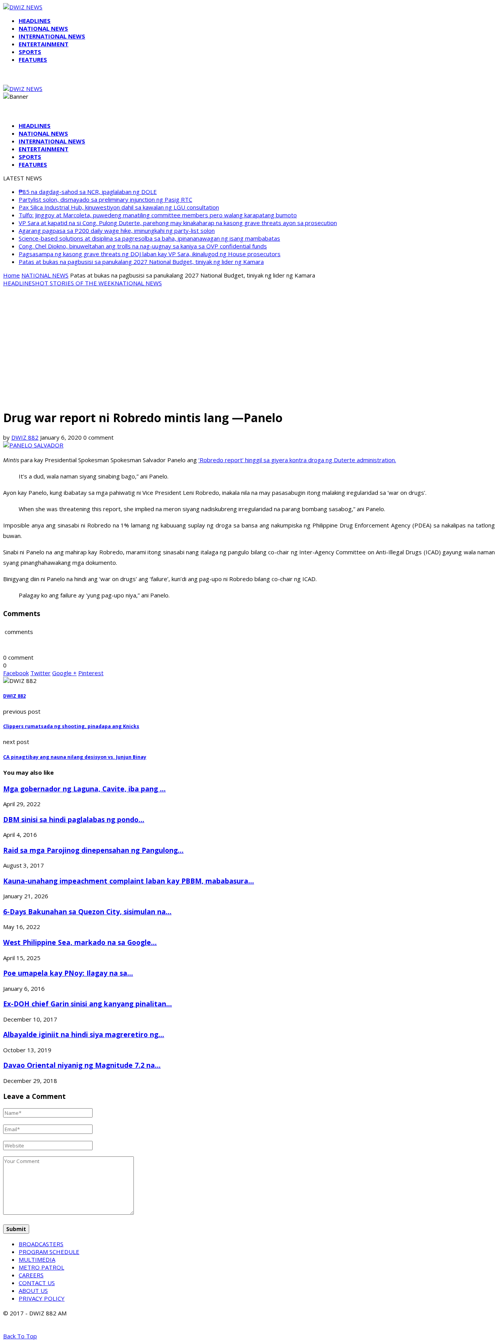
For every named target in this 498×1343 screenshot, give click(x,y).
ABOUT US (33, 1290)
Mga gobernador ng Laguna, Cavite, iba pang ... (84, 788)
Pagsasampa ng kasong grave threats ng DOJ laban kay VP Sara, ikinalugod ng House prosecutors (150, 254)
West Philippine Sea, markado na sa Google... (80, 942)
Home (11, 275)
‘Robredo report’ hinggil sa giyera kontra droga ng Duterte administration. (297, 460)
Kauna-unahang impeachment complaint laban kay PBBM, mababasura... (128, 880)
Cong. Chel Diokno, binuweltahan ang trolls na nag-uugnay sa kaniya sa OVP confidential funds (143, 246)
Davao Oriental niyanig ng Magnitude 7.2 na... (82, 1065)
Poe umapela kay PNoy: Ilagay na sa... (68, 973)
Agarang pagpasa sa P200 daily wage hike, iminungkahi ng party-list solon (117, 230)
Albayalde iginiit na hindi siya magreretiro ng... (83, 1034)
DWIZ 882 (25, 437)
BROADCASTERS (41, 1244)
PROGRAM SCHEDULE (49, 1252)
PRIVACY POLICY (42, 1298)
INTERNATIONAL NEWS (52, 36)
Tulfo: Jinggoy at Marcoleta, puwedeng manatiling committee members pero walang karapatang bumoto (158, 215)
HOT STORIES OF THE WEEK (75, 283)
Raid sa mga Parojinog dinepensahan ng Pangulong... (93, 850)
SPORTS (30, 52)
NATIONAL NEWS (43, 28)
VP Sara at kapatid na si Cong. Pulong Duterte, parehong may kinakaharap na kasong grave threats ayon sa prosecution (178, 223)
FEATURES (33, 59)
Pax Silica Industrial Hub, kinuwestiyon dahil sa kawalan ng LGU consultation (119, 207)
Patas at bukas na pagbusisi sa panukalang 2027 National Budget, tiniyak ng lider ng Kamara (141, 261)
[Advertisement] (249, 347)
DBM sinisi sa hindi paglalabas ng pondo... (73, 819)
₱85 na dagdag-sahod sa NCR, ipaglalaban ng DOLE (88, 192)
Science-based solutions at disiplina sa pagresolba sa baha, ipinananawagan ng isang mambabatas (149, 238)
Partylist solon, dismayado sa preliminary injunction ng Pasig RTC (105, 199)
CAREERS (31, 1275)
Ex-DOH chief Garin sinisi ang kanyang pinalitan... (87, 1003)
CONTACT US (37, 1283)
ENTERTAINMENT (43, 44)
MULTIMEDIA (37, 1259)
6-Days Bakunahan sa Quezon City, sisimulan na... (87, 911)
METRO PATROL (41, 1267)
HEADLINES (35, 20)
